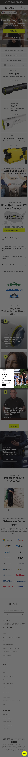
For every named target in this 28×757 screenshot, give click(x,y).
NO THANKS (3, 387)
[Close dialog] (27, 369)
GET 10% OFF (3, 384)
